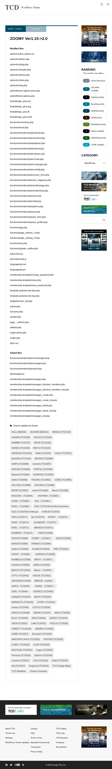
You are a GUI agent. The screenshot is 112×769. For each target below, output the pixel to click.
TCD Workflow (19, 671)
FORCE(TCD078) (50, 512)
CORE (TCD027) (20, 634)
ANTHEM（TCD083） (49, 496)
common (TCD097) (41, 464)
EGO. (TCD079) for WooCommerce (51, 506)
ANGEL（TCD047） (45, 586)
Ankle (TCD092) (19, 480)
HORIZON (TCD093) (43, 474)
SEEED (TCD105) (21, 448)
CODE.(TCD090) (63, 480)
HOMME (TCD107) (21, 443)
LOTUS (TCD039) (41, 607)
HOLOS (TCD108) (43, 437)
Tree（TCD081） (43, 501)
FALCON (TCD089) (21, 485)
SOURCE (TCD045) (43, 591)
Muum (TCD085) (60, 490)
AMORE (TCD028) (44, 629)
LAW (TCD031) (38, 623)
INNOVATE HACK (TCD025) (26, 639)
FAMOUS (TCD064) (41, 543)
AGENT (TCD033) (58, 618)
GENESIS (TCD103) (22, 453)
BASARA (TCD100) (21, 458)
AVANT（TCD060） (22, 554)
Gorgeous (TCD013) (39, 666)
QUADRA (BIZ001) (39, 432)
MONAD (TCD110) (61, 432)
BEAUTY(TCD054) (21, 570)
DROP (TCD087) (20, 490)
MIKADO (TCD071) (43, 527)
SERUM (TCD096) (21, 469)
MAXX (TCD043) (42, 597)
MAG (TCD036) (62, 613)
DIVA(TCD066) (63, 538)
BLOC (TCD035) (20, 618)
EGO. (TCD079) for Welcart (25, 512)
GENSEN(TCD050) (21, 581)
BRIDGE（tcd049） (44, 581)
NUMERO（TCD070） (23, 533)
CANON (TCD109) (21, 437)
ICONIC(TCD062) (41, 549)
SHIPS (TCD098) (20, 464)
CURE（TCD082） (21, 501)
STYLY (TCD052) (20, 575)
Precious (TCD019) (21, 655)
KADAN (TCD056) (21, 565)
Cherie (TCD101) (63, 453)
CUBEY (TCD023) (21, 644)
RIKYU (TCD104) (41, 448)
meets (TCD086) (40, 490)
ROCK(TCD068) (20, 538)
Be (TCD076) (37, 517)
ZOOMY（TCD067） (15, 29)
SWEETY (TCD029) (21, 629)
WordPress (90, 163)
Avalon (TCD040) (20, 607)
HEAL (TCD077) (20, 517)
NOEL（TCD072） (21, 527)
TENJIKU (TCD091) (41, 480)
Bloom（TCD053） (43, 570)
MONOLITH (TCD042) (22, 602)
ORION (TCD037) (42, 613)
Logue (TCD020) (44, 650)
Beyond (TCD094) (20, 474)
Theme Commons (38, 671)
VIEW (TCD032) (19, 623)
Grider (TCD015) (60, 660)
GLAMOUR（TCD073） (46, 522)
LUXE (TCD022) (41, 644)
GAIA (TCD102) (43, 453)
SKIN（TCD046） (21, 591)
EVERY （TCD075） (58, 517)
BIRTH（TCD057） (44, 559)
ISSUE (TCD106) (42, 443)
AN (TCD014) (18, 666)
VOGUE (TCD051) (42, 575)
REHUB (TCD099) (44, 458)
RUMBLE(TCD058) (21, 559)
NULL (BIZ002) (19, 432)
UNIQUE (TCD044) (21, 597)
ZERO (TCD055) (41, 565)
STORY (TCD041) (46, 602)
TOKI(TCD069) (45, 533)
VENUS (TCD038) (21, 613)
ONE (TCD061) (60, 549)
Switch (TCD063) (20, 549)
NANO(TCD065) (20, 543)
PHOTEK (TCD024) (53, 639)
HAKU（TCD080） (21, 506)
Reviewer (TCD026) (42, 634)
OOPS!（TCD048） (21, 586)
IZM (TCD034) (39, 618)
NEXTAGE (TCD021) (22, 650)
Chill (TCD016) (40, 660)
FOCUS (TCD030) (59, 623)
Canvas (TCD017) (20, 660)
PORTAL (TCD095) (43, 469)
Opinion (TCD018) (43, 655)
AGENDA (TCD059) (45, 554)
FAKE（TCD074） (21, 522)
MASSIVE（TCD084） (23, 496)
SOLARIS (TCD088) (44, 485)
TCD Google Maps (61, 666)
